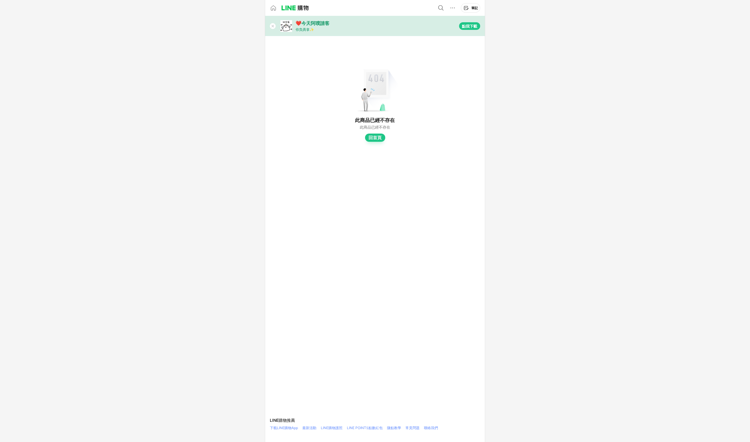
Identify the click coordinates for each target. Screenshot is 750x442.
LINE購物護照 (331, 428)
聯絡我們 (431, 428)
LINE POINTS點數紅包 (365, 428)
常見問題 (412, 428)
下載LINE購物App (284, 428)
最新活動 (309, 428)
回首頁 (375, 137)
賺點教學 (394, 428)
